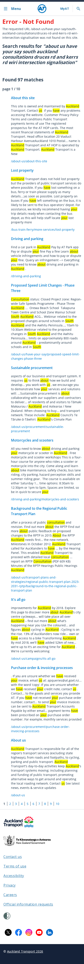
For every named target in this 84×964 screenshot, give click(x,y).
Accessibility (13, 875)
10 (57, 804)
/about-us (18, 795)
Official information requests (28, 904)
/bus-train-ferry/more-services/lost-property (43, 229)
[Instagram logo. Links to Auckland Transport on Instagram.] (29, 932)
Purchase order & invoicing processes (42, 667)
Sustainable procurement (32, 367)
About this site (23, 97)
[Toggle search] (78, 9)
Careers (10, 894)
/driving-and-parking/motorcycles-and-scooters (45, 499)
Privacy (9, 885)
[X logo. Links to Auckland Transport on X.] (8, 932)
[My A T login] (65, 8)
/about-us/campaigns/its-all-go (33, 658)
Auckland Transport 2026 (25, 951)
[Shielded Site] (7, 916)
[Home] (42, 8)
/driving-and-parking (26, 276)
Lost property (22, 170)
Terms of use (14, 866)
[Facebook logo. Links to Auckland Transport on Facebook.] (18, 932)
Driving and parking (27, 238)
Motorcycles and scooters (32, 440)
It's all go (18, 599)
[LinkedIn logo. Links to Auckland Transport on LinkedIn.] (49, 932)
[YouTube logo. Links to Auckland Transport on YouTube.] (39, 932)
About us (18, 740)
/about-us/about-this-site (29, 161)
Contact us (12, 856)
